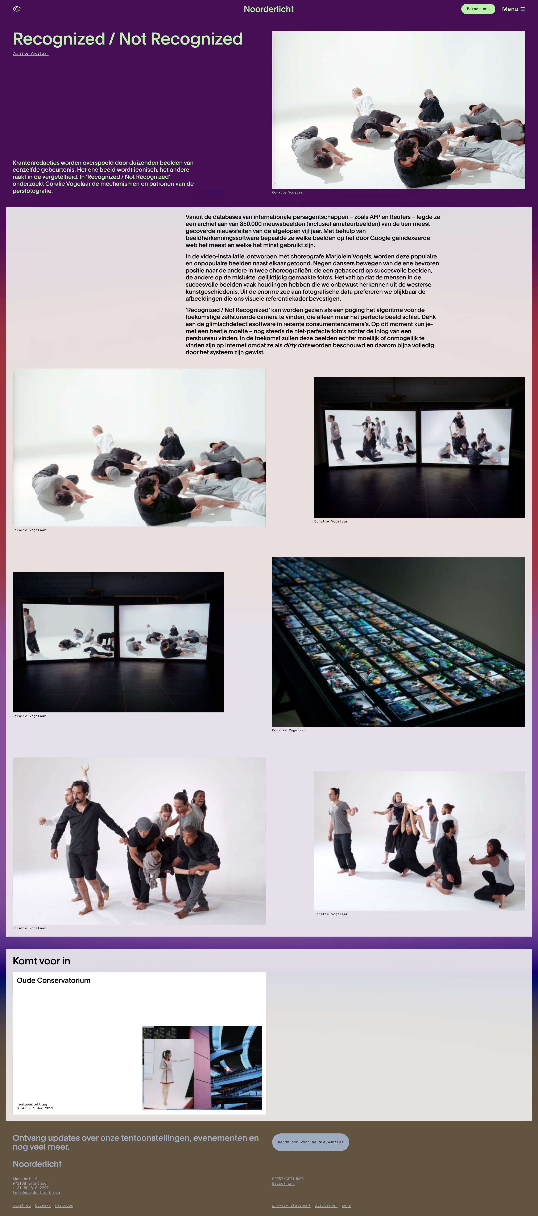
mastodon (64, 1205)
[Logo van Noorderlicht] (269, 9)
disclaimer (326, 1205)
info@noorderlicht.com (36, 1192)
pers (346, 1205)
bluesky (43, 1205)
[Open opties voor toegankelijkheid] (17, 9)
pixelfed (22, 1205)
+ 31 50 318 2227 (31, 1188)
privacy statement (291, 1205)
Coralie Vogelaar (31, 53)
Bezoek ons (283, 1183)
